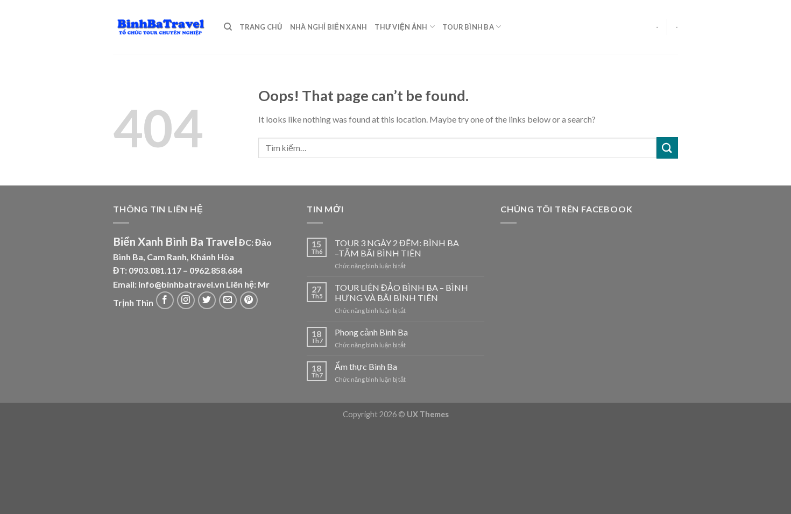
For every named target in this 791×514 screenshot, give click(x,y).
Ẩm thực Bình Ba (366, 366)
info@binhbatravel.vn (181, 284)
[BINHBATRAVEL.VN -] (160, 27)
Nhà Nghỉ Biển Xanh (329, 27)
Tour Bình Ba (468, 27)
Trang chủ (260, 27)
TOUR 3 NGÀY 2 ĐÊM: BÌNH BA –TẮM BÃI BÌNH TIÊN (397, 248)
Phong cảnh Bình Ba (371, 332)
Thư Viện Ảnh (401, 27)
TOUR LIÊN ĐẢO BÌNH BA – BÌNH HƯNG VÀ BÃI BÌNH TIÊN (401, 292)
